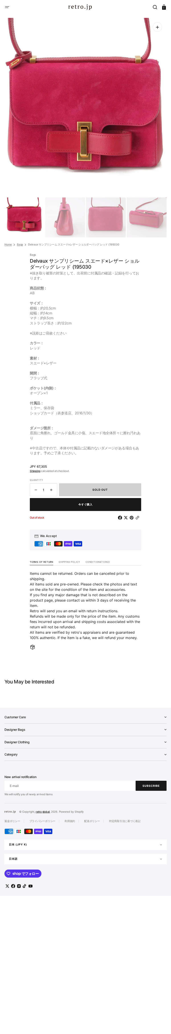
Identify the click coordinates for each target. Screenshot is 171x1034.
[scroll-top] (162, 1024)
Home (8, 244)
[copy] (138, 518)
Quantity (36, 480)
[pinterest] (132, 518)
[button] (7, 7)
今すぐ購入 (85, 504)
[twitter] (127, 518)
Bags (20, 244)
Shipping (35, 471)
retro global (43, 811)
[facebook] (121, 518)
